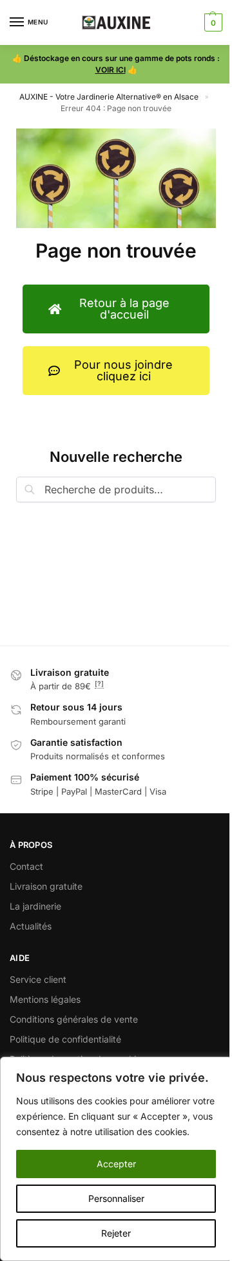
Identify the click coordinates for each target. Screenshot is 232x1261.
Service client (38, 979)
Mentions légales (45, 999)
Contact (26, 866)
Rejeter (116, 1233)
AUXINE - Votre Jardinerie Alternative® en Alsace (108, 96)
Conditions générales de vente (74, 1019)
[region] (116, 1159)
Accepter (116, 1163)
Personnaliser (116, 1198)
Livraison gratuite (46, 886)
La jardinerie (35, 906)
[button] (211, 22)
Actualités (31, 926)
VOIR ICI (110, 70)
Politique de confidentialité (65, 1039)
